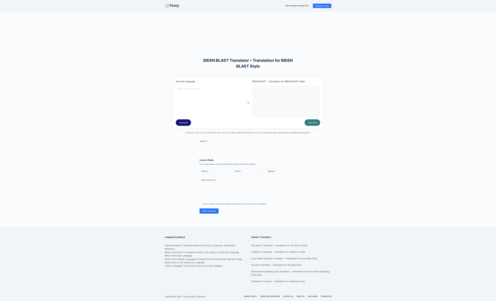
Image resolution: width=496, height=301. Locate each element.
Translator (326, 296)
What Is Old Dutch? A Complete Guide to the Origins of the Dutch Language (202, 252)
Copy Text (312, 122)
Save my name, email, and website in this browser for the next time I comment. (235, 204)
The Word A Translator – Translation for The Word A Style (279, 245)
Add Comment (209, 180)
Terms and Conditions (270, 296)
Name (205, 171)
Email (238, 171)
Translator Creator (322, 6)
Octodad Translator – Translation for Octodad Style (276, 265)
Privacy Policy (250, 296)
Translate (183, 122)
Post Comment (209, 211)
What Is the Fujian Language (178, 255)
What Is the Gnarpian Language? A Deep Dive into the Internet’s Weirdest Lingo (203, 259)
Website (271, 171)
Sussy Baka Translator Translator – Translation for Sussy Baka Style (284, 258)
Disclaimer (312, 296)
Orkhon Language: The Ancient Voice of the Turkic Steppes (194, 266)
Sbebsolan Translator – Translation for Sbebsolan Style (278, 281)
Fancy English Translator (297, 6)
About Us (301, 296)
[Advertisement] (248, 31)
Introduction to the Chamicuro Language (184, 262)
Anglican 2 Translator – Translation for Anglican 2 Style (278, 252)
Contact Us (288, 296)
